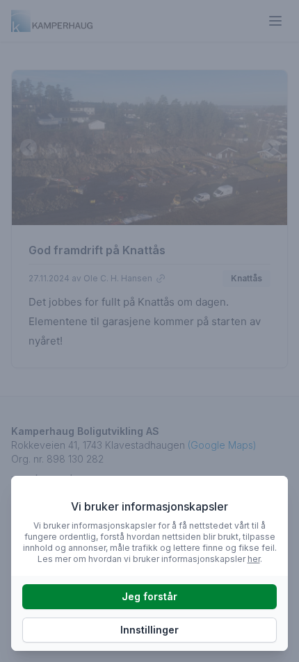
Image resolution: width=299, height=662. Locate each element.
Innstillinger (149, 630)
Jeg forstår (149, 596)
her (254, 559)
